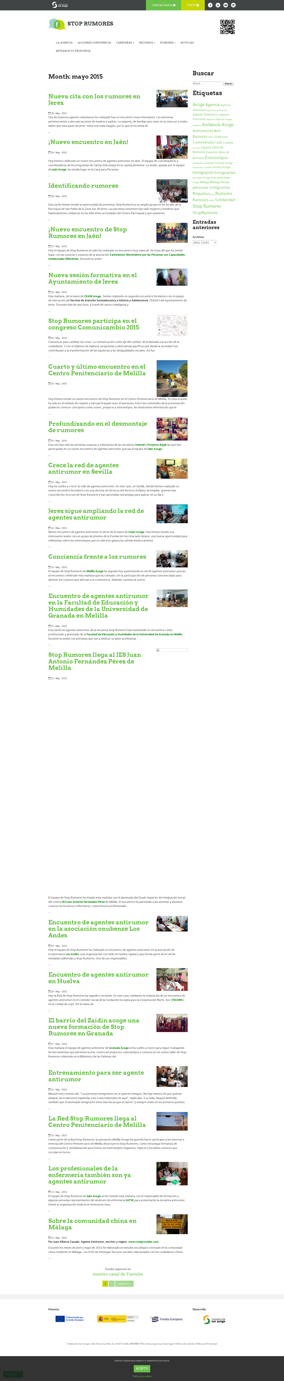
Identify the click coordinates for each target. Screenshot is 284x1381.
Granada (209, 163)
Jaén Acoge (59, 169)
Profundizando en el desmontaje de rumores (97, 427)
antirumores (203, 130)
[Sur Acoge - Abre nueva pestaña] (214, 1319)
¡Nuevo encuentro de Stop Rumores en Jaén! (87, 233)
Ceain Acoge (136, 532)
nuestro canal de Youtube (118, 1274)
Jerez (213, 177)
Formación (198, 163)
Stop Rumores (207, 206)
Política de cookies (142, 1376)
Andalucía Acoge (218, 124)
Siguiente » (124, 1283)
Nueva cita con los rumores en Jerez (94, 99)
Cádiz (218, 142)
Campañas (124, 42)
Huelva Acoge (221, 167)
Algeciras (211, 119)
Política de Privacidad (206, 1343)
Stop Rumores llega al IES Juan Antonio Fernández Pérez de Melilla (94, 661)
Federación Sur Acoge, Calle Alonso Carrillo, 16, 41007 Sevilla (98, 1343)
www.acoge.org (153, 1343)
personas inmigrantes (211, 187)
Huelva (208, 167)
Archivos (198, 237)
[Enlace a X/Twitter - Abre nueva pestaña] (218, 5)
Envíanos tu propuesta (73, 50)
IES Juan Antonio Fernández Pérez (83, 902)
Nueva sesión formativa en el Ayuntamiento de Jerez (92, 278)
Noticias (187, 42)
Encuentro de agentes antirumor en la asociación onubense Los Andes (98, 929)
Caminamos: (118, 254)
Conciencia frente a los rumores (97, 556)
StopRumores (205, 212)
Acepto (142, 1368)
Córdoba (228, 142)
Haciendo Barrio (199, 167)
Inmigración (203, 172)
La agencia (64, 42)
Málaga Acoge (220, 182)
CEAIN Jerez (221, 136)
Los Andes (72, 954)
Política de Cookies (184, 1343)
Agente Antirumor (205, 114)
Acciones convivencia (94, 42)
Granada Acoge (119, 1048)
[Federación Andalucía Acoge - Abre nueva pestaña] (60, 4)
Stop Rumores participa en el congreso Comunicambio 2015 (93, 324)
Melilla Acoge (95, 571)
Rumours (200, 199)
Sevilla (211, 200)
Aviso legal (168, 1343)
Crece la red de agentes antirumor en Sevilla (83, 468)
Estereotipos (216, 157)
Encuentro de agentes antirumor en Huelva (98, 978)
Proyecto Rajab (157, 445)
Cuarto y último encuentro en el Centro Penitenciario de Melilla (97, 370)
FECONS (177, 1000)
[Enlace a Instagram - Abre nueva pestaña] (233, 5)
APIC (210, 137)
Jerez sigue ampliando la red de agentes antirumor (96, 514)
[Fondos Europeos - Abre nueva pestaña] (166, 1318)
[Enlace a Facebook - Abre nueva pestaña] (210, 5)
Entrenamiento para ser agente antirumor (96, 1076)
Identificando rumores (83, 185)
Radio (212, 194)
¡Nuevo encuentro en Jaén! (88, 142)
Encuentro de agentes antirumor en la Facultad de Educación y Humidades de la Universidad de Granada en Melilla (98, 605)
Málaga (204, 182)
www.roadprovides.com (143, 1242)
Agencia (212, 104)
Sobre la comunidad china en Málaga (92, 1224)
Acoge (199, 104)
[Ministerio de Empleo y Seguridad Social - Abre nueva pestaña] (117, 1318)
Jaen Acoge (204, 177)
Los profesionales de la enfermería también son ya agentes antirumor (89, 1175)
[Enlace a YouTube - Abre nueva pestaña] (225, 5)
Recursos (146, 42)
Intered (140, 445)
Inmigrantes (225, 172)
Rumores (167, 42)
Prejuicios (201, 193)
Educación (196, 148)
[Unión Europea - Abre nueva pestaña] (69, 1318)
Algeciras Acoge (223, 119)
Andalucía (197, 125)
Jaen (195, 178)
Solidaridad (225, 199)
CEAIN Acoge (92, 296)
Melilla (220, 177)
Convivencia (203, 142)
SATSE (130, 1200)
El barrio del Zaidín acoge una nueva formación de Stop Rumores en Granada (94, 1027)
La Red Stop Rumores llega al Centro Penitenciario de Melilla (97, 1122)
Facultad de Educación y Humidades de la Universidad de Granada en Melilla (134, 634)
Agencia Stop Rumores (217, 110)
